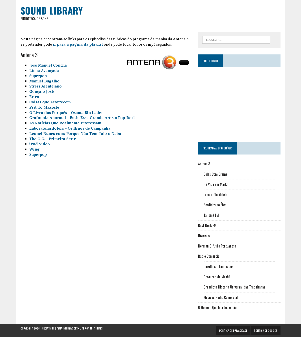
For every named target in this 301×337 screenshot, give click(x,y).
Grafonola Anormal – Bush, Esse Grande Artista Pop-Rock (82, 117)
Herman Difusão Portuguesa (217, 246)
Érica (34, 96)
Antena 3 (204, 163)
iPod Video (39, 143)
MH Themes (96, 328)
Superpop (38, 75)
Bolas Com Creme (215, 174)
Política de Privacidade (233, 330)
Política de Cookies (265, 330)
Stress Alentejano (45, 86)
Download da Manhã (217, 276)
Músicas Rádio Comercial (221, 297)
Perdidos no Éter (215, 204)
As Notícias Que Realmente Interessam (65, 122)
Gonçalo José (41, 91)
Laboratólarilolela (215, 194)
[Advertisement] (239, 102)
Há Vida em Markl (216, 184)
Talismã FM (211, 215)
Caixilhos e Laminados (218, 266)
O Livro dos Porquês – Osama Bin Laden (66, 112)
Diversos (204, 235)
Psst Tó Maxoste (44, 107)
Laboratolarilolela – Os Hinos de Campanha (69, 128)
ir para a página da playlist (78, 44)
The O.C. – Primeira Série (52, 138)
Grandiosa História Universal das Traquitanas (234, 287)
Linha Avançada (44, 70)
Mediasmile (48, 328)
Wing (34, 149)
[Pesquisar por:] (236, 39)
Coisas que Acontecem (50, 101)
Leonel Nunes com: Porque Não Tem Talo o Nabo (75, 133)
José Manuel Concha (48, 65)
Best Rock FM (207, 225)
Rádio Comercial (209, 256)
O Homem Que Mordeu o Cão (217, 307)
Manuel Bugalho (44, 81)
